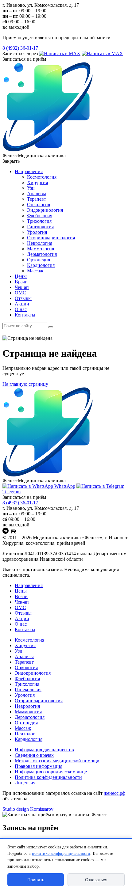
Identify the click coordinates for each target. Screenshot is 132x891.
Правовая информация (38, 766)
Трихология (39, 221)
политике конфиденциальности (61, 853)
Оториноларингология (51, 237)
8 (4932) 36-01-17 (20, 48)
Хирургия (37, 182)
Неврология (39, 243)
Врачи (21, 281)
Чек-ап (22, 287)
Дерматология (42, 254)
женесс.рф (114, 793)
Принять (35, 879)
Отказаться (96, 879)
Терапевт (36, 199)
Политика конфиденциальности (48, 777)
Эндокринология (45, 210)
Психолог (25, 733)
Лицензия (25, 782)
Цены (21, 276)
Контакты (25, 314)
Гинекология (40, 226)
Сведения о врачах (34, 755)
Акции (22, 303)
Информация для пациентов (44, 749)
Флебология (39, 215)
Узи (31, 188)
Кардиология (41, 265)
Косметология (41, 177)
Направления (29, 171)
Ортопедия (38, 259)
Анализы (36, 193)
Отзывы (23, 298)
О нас (21, 309)
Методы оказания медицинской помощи (57, 760)
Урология (37, 232)
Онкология (38, 204)
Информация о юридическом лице (51, 771)
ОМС (20, 292)
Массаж (35, 270)
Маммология (40, 248)
